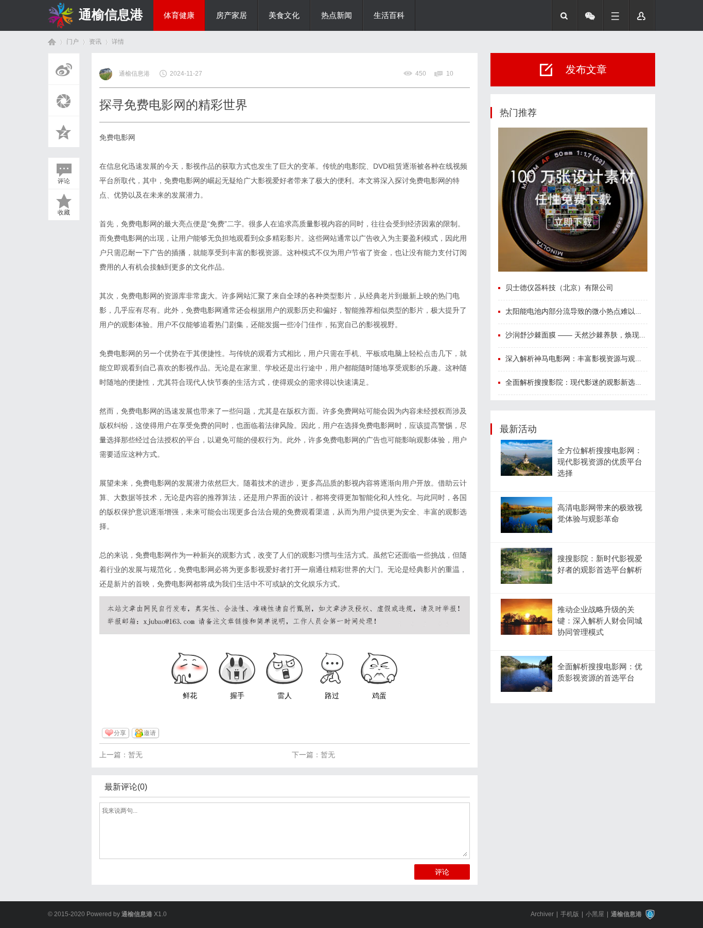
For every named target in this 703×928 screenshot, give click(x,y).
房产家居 (231, 15)
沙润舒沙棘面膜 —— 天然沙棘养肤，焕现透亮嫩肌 (586, 335)
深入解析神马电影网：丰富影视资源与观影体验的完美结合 (599, 358)
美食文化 (284, 15)
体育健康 (179, 15)
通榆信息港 (111, 14)
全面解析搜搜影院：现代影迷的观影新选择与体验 (584, 382)
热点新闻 (336, 15)
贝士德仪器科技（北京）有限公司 (559, 287)
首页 (52, 41)
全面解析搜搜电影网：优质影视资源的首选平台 (599, 672)
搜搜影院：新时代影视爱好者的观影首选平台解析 (599, 564)
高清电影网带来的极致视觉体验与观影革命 (599, 513)
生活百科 (389, 15)
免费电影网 (117, 137)
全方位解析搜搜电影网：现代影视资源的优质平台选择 (599, 462)
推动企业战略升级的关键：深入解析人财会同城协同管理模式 (599, 621)
